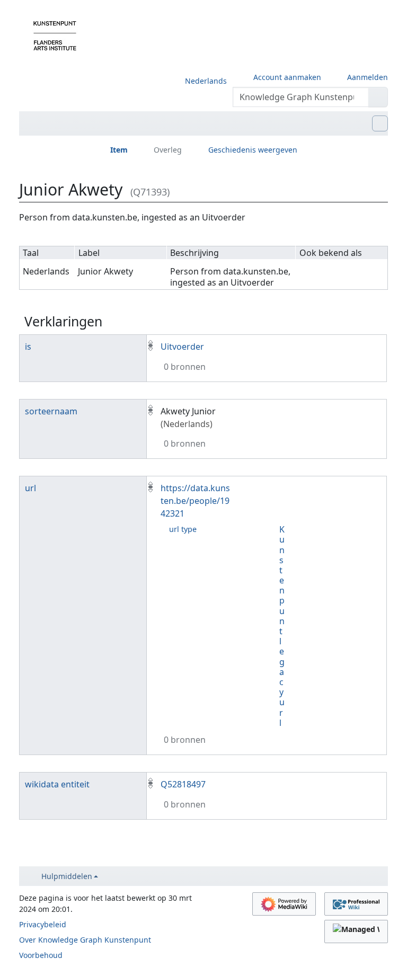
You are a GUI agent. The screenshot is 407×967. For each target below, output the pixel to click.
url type (183, 529)
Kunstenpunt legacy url (282, 626)
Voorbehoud (41, 955)
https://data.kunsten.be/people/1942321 (195, 500)
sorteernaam (51, 411)
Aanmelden (367, 77)
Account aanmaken (287, 77)
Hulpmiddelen (66, 876)
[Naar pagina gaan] (378, 97)
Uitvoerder (182, 346)
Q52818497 (183, 784)
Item (119, 150)
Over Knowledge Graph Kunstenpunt (85, 940)
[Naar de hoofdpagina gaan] (55, 35)
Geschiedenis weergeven (252, 150)
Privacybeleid (42, 924)
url (30, 488)
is (28, 346)
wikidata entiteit (57, 784)
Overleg (168, 150)
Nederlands (206, 81)
